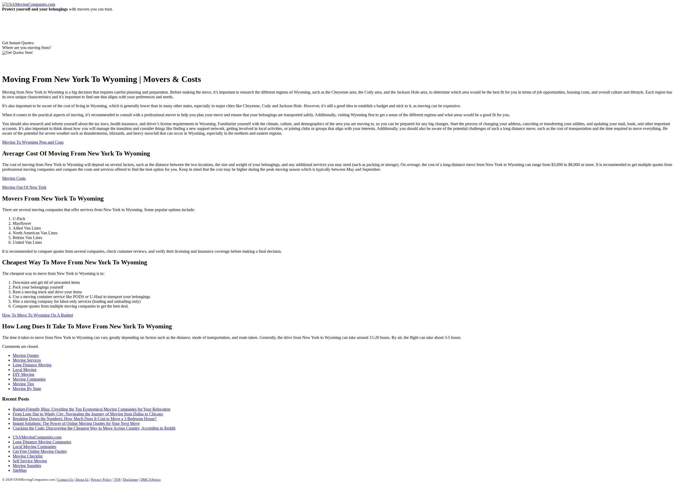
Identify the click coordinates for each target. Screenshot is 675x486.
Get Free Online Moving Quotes (40, 451)
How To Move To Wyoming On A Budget (37, 315)
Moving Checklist (27, 456)
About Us (82, 480)
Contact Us (65, 480)
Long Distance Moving (32, 365)
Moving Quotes (26, 355)
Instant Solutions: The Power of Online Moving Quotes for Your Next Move (76, 423)
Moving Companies (29, 379)
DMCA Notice (151, 480)
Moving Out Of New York (24, 187)
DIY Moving (23, 374)
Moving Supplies (27, 465)
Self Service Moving (30, 461)
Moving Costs (14, 178)
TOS (117, 480)
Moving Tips (23, 384)
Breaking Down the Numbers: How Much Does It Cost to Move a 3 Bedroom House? (85, 418)
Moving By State (27, 388)
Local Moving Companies (34, 446)
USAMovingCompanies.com (37, 437)
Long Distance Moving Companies (42, 442)
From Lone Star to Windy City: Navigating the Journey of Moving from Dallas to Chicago (88, 414)
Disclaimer (130, 480)
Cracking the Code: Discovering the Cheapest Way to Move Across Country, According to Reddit (94, 428)
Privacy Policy (101, 480)
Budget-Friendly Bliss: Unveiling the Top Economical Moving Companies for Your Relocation (91, 409)
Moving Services (27, 360)
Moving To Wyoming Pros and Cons (33, 142)
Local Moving (24, 369)
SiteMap (20, 470)
